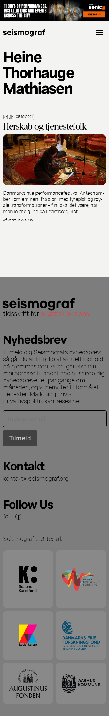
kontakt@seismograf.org (36, 478)
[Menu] (99, 32)
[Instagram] (6, 516)
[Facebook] (18, 516)
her (76, 400)
